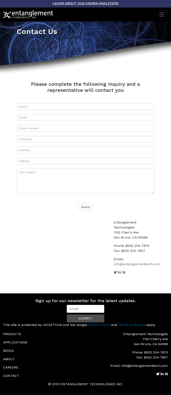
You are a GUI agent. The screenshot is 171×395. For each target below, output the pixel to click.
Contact (11, 376)
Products (12, 334)
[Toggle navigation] (162, 14)
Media (8, 351)
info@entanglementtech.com (137, 264)
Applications (15, 342)
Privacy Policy (99, 325)
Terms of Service (131, 325)
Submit (85, 207)
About (9, 359)
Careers (10, 367)
